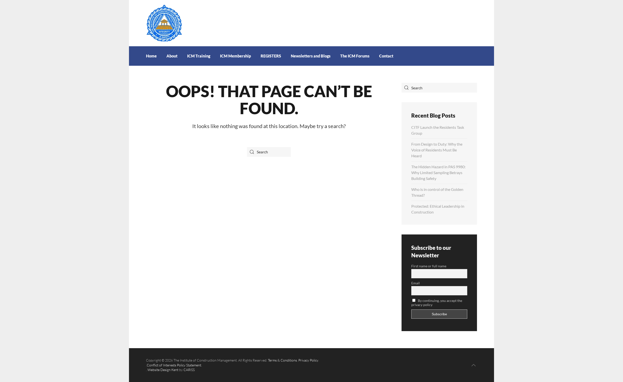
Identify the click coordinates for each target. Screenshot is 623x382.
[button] (473, 365)
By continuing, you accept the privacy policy (436, 302)
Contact (386, 56)
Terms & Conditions (282, 360)
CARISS (189, 370)
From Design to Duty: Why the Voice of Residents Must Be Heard (436, 150)
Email (415, 283)
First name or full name (428, 266)
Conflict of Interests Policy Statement (174, 365)
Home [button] (151, 56)
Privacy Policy (308, 360)
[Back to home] (164, 22)
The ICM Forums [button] (354, 56)
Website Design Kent (162, 370)
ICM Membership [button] (235, 56)
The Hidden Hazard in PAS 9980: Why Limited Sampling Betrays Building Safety (438, 172)
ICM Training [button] (198, 56)
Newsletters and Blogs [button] (310, 56)
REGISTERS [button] (271, 56)
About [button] (171, 56)
